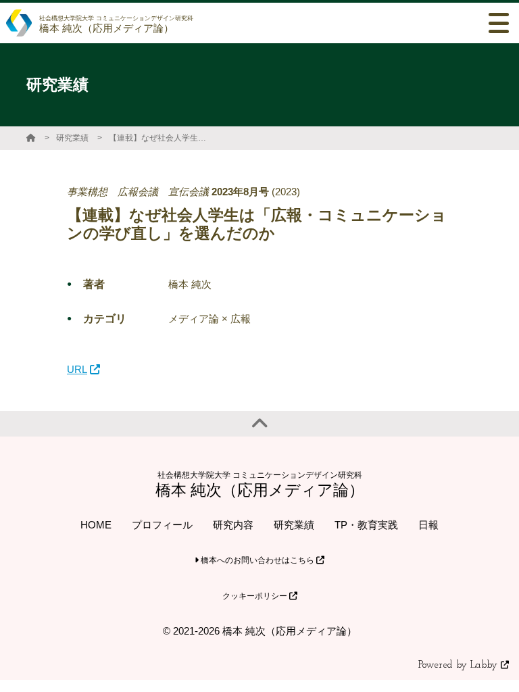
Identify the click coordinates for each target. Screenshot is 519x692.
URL (77, 369)
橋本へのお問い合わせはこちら (257, 560)
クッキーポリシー (255, 596)
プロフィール (162, 524)
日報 (428, 524)
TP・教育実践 (366, 524)
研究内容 (233, 524)
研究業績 (72, 138)
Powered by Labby (459, 665)
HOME (96, 524)
